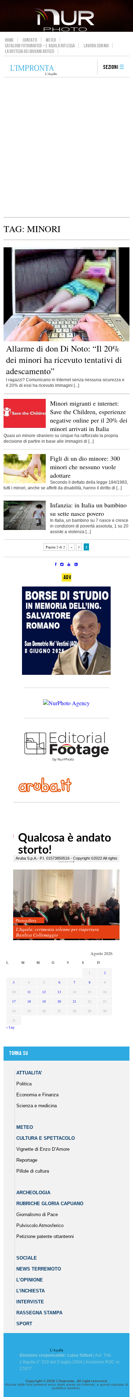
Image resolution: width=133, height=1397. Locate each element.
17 (14, 1001)
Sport (24, 1323)
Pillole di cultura (32, 1171)
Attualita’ (29, 1072)
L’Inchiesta (30, 1290)
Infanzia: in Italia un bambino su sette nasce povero (88, 509)
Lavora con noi (96, 45)
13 (59, 991)
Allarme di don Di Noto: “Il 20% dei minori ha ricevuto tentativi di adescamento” (64, 360)
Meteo (51, 40)
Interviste (30, 1301)
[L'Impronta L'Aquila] (33, 70)
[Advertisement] (66, 147)
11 (29, 991)
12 (44, 991)
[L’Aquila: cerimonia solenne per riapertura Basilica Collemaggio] (66, 905)
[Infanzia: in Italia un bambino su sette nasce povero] (25, 528)
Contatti (30, 40)
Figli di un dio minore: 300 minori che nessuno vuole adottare (85, 466)
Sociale (26, 1258)
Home (9, 40)
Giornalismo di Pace (37, 1214)
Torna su (18, 1053)
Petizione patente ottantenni (45, 1236)
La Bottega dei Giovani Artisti (29, 51)
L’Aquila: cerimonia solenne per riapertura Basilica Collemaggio (57, 932)
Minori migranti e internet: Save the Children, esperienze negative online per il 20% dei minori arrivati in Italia (88, 416)
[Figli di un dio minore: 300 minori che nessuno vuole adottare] (25, 481)
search (89, 67)
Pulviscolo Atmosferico (39, 1225)
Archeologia (33, 1192)
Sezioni (110, 67)
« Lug (10, 1027)
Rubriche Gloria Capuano (49, 1203)
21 (74, 1001)
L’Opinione (29, 1280)
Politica (24, 1083)
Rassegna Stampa (39, 1312)
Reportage (26, 1160)
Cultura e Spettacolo (45, 1138)
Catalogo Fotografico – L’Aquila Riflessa (40, 45)
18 (29, 1001)
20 (59, 1001)
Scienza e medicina (36, 1105)
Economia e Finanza (37, 1094)
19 (44, 1001)
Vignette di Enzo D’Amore (43, 1149)
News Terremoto (38, 1269)
